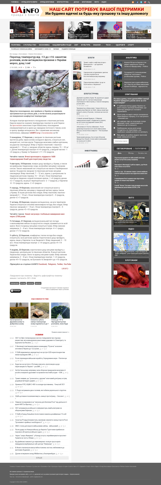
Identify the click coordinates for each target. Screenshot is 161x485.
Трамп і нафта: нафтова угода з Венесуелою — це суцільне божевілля (95, 64)
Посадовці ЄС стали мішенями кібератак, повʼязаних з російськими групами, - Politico (135, 74)
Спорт (131, 45)
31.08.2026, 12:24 (82, 134)
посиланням (47, 133)
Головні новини (20, 466)
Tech (107, 45)
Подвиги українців (68, 49)
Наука (60, 466)
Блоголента (115, 466)
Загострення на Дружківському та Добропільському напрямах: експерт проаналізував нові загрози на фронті (17, 325)
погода (23, 283)
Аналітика (131, 58)
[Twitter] (140, 2)
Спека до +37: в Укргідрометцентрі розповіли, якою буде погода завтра (59, 323)
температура (14, 283)
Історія (65, 466)
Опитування (131, 94)
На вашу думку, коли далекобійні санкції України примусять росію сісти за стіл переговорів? (131, 101)
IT (78, 466)
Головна (15, 2)
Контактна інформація (22, 476)
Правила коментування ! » (60, 332)
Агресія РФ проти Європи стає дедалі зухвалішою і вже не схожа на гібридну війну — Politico (136, 64)
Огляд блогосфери (29, 2)
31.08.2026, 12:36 (82, 124)
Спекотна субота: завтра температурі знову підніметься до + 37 (40, 323)
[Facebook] (136, 2)
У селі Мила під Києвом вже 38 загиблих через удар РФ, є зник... (22, 36)
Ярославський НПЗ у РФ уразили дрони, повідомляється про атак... (137, 36)
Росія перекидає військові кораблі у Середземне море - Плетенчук (41, 358)
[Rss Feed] (132, 2)
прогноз (38, 283)
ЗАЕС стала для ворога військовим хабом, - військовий (36, 426)
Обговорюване (124, 149)
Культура (85, 45)
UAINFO (65, 268)
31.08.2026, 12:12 (82, 143)
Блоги (91, 58)
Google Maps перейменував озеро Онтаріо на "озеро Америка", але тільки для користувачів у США (131, 253)
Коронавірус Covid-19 (42, 49)
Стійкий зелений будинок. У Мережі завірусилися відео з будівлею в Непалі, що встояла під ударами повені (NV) (91, 120)
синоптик (30, 283)
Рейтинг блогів (124, 466)
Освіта (70, 466)
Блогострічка (62, 2)
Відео (104, 2)
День (120, 153)
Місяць (131, 153)
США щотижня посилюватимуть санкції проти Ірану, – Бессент (39, 396)
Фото (96, 2)
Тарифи (56, 49)
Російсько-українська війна (21, 49)
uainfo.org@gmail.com (36, 476)
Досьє (76, 2)
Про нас (12, 476)
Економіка (44, 45)
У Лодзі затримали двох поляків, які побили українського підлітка (40, 390)
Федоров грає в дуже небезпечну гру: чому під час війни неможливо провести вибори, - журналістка (136, 84)
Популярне (140, 149)
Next (150, 31)
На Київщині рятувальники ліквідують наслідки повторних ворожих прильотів (131, 221)
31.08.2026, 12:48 (82, 116)
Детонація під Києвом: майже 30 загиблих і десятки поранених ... (50, 36)
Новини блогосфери (35, 54)
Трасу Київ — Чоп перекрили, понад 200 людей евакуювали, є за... (109, 36)
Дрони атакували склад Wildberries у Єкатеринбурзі (35, 454)
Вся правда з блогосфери (18, 54)
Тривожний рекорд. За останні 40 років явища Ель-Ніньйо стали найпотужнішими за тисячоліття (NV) (92, 139)
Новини (39, 335)
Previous (11, 31)
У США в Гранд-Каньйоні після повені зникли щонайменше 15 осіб (40, 414)
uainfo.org (32, 474)
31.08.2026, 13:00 (82, 105)
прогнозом (17, 125)
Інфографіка (91, 151)
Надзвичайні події (61, 45)
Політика (16, 45)
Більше (39, 458)
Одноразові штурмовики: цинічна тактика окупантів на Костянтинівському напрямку (96, 74)
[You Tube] (144, 2)
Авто (75, 466)
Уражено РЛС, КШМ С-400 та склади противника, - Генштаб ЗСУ (40, 384)
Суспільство (29, 45)
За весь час (142, 153)
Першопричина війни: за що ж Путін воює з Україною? (94, 83)
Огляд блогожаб (47, 2)
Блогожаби (87, 2)
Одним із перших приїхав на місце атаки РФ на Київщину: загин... (79, 36)
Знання (96, 45)
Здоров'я (120, 45)
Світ (76, 45)
